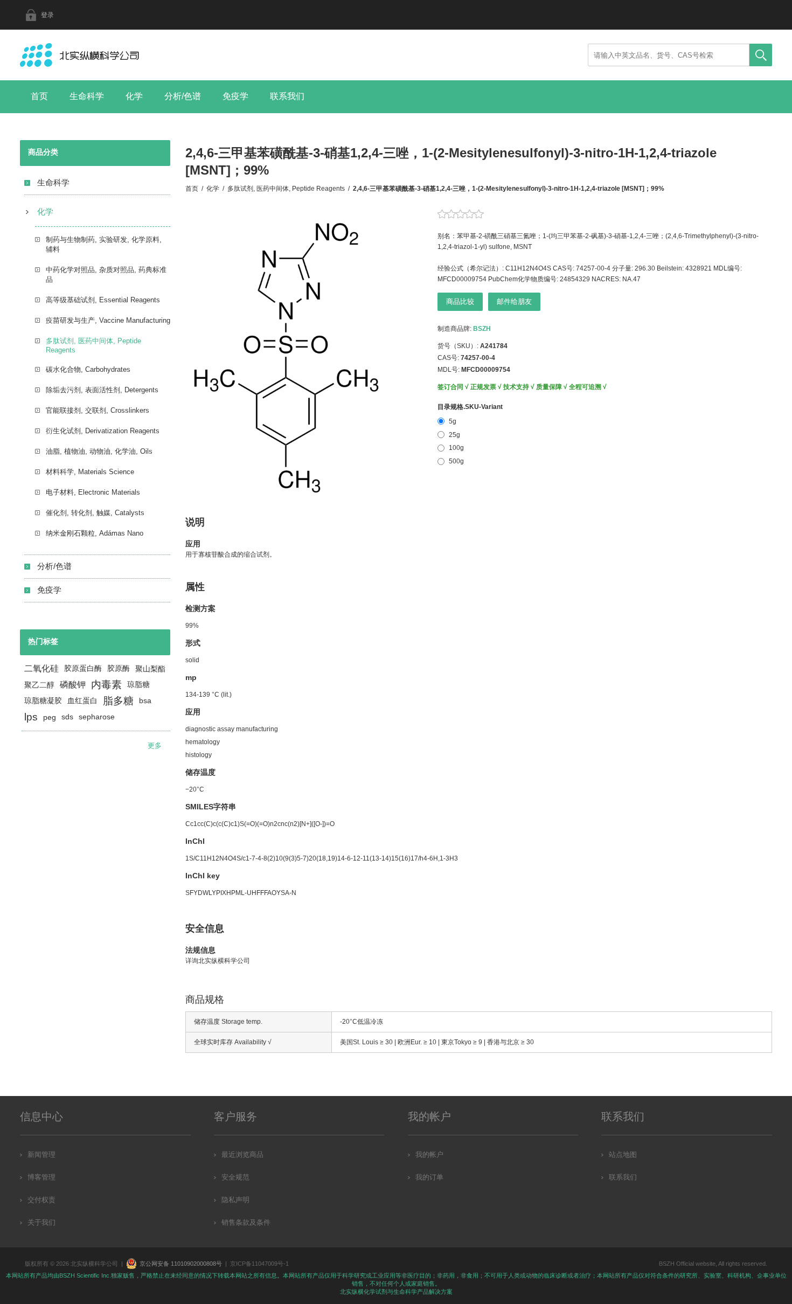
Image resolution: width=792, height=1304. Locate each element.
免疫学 (235, 96)
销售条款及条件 (245, 1222)
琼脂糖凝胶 (43, 701)
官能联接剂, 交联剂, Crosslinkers (97, 410)
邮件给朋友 (514, 301)
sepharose (97, 717)
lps (31, 717)
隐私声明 (235, 1200)
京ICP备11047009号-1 (259, 1263)
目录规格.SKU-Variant (470, 407)
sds (67, 717)
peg (49, 717)
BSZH (482, 328)
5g (452, 421)
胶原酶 (118, 668)
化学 (134, 96)
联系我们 (287, 96)
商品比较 (460, 301)
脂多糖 (118, 700)
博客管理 (41, 1177)
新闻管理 (41, 1154)
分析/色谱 (182, 96)
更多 (155, 745)
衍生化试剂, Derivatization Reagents (102, 431)
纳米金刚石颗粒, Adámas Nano (94, 533)
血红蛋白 (82, 701)
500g (456, 461)
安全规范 (235, 1177)
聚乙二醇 (39, 685)
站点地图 (623, 1154)
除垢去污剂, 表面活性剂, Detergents (102, 390)
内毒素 (106, 684)
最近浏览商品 (242, 1154)
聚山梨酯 (150, 668)
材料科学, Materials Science (90, 472)
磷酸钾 (73, 684)
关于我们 (41, 1222)
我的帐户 (429, 1154)
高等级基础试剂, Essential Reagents (103, 300)
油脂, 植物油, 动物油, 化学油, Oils (99, 451)
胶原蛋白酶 (83, 668)
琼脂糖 (138, 685)
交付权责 (41, 1200)
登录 (47, 15)
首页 (39, 96)
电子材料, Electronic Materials (93, 492)
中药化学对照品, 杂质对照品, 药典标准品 (106, 274)
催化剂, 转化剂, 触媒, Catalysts (95, 513)
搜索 (760, 55)
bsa (145, 701)
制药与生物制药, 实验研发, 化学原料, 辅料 (104, 244)
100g (456, 448)
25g (454, 435)
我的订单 (429, 1177)
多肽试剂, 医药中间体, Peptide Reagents (93, 345)
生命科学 (87, 96)
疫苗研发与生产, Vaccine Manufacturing (108, 320)
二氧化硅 (41, 668)
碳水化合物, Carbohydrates (88, 369)
